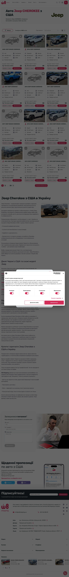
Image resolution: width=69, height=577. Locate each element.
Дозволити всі (54, 302)
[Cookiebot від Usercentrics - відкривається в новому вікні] (54, 273)
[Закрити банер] (63, 273)
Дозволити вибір (34, 302)
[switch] (27, 293)
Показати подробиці (56, 298)
